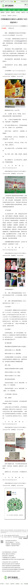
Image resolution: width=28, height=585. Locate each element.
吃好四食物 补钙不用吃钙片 (11, 540)
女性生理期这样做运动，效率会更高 (9, 552)
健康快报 (2, 12)
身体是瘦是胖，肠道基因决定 (8, 555)
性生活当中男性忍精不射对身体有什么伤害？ (11, 571)
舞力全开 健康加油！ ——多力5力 (12, 542)
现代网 (4, 10)
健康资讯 (13, 12)
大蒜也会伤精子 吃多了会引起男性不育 (10, 562)
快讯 (9, 10)
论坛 (22, 583)
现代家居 (18, 12)
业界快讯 (8, 12)
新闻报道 (24, 26)
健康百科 (10, 15)
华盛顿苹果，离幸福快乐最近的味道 (13, 543)
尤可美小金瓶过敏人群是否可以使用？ (11, 535)
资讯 (25, 4)
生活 (14, 10)
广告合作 (7, 583)
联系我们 (17, 583)
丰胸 (23, 10)
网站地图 (26, 583)
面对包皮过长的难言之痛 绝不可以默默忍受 (11, 563)
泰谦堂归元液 (11, 28)
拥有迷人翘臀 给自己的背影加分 (8, 553)
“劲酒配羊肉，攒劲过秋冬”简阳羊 (12, 545)
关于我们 (2, 583)
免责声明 (12, 583)
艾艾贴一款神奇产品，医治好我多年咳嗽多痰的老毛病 (15, 536)
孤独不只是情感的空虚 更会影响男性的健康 (11, 565)
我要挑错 (25, 538)
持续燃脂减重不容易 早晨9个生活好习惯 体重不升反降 (13, 559)
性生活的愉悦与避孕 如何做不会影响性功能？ (11, 567)
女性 (19, 10)
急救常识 (23, 12)
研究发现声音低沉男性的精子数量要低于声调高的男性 (13, 569)
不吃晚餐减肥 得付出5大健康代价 (9, 557)
